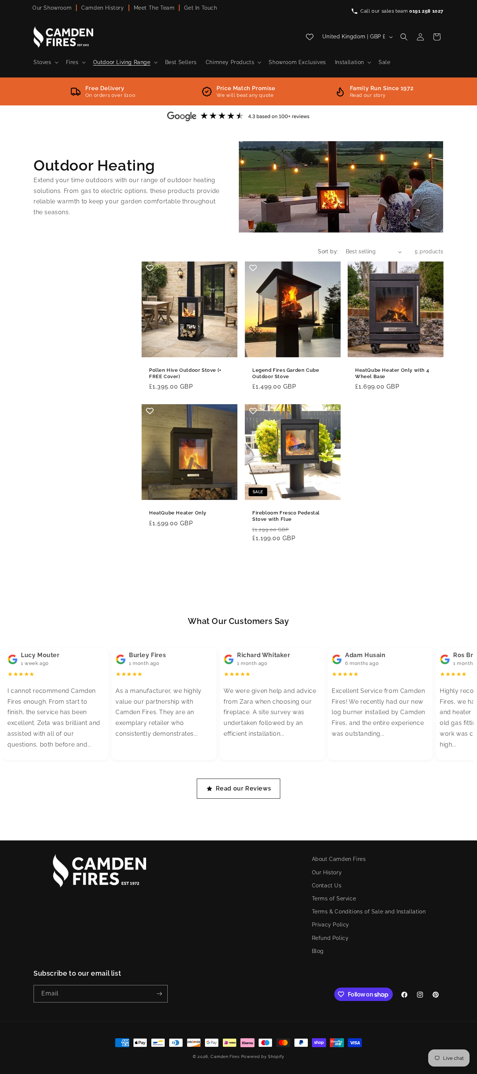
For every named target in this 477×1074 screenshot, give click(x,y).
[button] (45, 62)
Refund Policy (330, 938)
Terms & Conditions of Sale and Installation (369, 912)
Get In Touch (200, 8)
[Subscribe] (159, 993)
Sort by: (328, 251)
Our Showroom (52, 8)
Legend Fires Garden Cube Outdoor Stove (285, 373)
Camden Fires (225, 1056)
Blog (318, 951)
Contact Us (327, 885)
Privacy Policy (330, 925)
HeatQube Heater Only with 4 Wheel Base (392, 373)
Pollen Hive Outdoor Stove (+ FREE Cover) (185, 373)
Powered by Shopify (263, 1056)
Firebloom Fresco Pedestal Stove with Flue (286, 516)
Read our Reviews (243, 788)
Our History (327, 872)
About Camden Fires (339, 859)
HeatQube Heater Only (177, 513)
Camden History (102, 8)
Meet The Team (154, 8)
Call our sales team (401, 11)
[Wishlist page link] (309, 37)
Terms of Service (334, 899)
